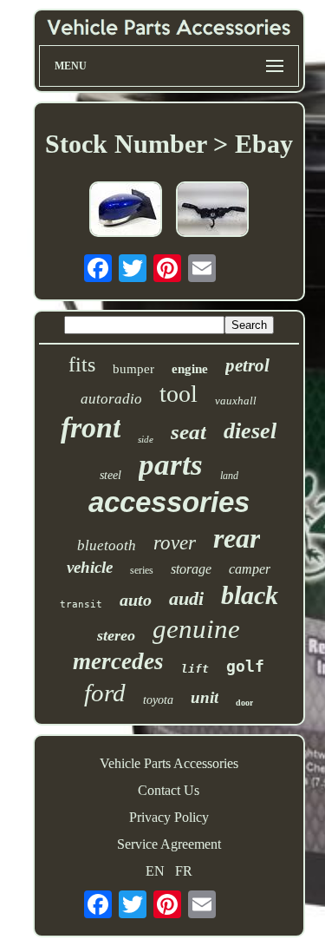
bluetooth (106, 545)
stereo (116, 635)
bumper (133, 369)
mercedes (118, 661)
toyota (158, 699)
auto (136, 599)
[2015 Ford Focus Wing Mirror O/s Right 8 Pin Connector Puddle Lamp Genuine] (125, 211)
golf (245, 666)
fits (81, 364)
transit (81, 604)
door (244, 702)
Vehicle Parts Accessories (169, 763)
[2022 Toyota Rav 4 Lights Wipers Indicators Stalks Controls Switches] (212, 211)
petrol (247, 365)
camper (249, 569)
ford (105, 692)
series (141, 570)
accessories (169, 502)
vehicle (90, 567)
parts (171, 465)
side (145, 439)
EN (155, 871)
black (249, 595)
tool (178, 393)
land (229, 476)
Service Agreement (169, 844)
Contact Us (168, 790)
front (90, 427)
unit (204, 697)
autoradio (111, 399)
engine (190, 369)
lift (195, 668)
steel (110, 475)
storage (191, 569)
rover (174, 543)
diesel (250, 430)
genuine (196, 629)
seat (188, 431)
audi (186, 598)
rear (236, 538)
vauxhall (236, 400)
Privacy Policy (169, 817)
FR (183, 871)
